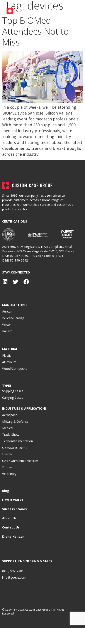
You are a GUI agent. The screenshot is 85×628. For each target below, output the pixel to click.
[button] (74, 11)
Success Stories (14, 509)
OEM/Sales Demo (14, 448)
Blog (5, 491)
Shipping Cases (12, 391)
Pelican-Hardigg (13, 318)
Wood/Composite (14, 368)
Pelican (7, 311)
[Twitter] (15, 281)
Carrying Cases (12, 397)
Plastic (6, 355)
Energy (7, 454)
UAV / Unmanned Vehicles (20, 461)
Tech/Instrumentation (17, 441)
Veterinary (9, 474)
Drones (7, 467)
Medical (7, 428)
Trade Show (10, 434)
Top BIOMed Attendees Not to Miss (35, 31)
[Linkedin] (5, 281)
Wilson (7, 324)
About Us (9, 518)
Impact (7, 331)
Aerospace (9, 415)
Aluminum (9, 362)
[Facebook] (26, 281)
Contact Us (11, 527)
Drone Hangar (13, 536)
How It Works (12, 500)
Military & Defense (15, 421)
